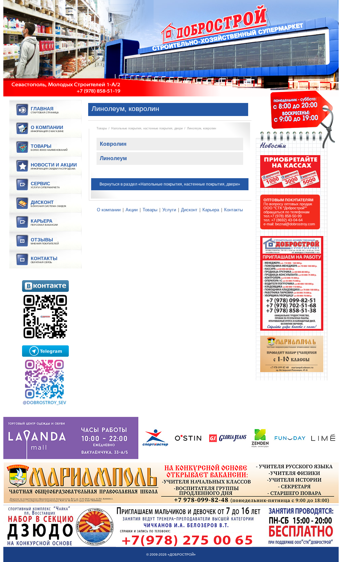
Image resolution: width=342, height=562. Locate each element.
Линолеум (113, 158)
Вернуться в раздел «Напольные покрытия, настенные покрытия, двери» (170, 184)
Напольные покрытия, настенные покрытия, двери (147, 128)
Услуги (169, 209)
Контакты (233, 209)
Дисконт (189, 209)
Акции (132, 209)
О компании (109, 209)
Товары (102, 128)
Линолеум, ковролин (201, 128)
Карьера (210, 209)
